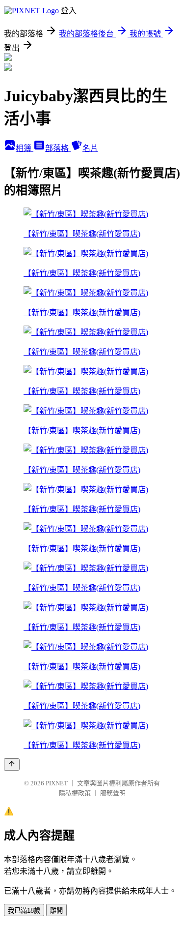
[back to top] (12, 764)
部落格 (58, 148)
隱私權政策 (75, 793)
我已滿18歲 (24, 910)
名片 (90, 148)
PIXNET (57, 783)
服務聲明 (113, 793)
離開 (56, 910)
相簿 (24, 148)
